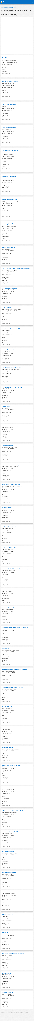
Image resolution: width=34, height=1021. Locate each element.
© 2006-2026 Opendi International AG (10, 1012)
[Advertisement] (17, 35)
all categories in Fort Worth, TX (9, 7)
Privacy (26, 1012)
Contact (21, 1012)
